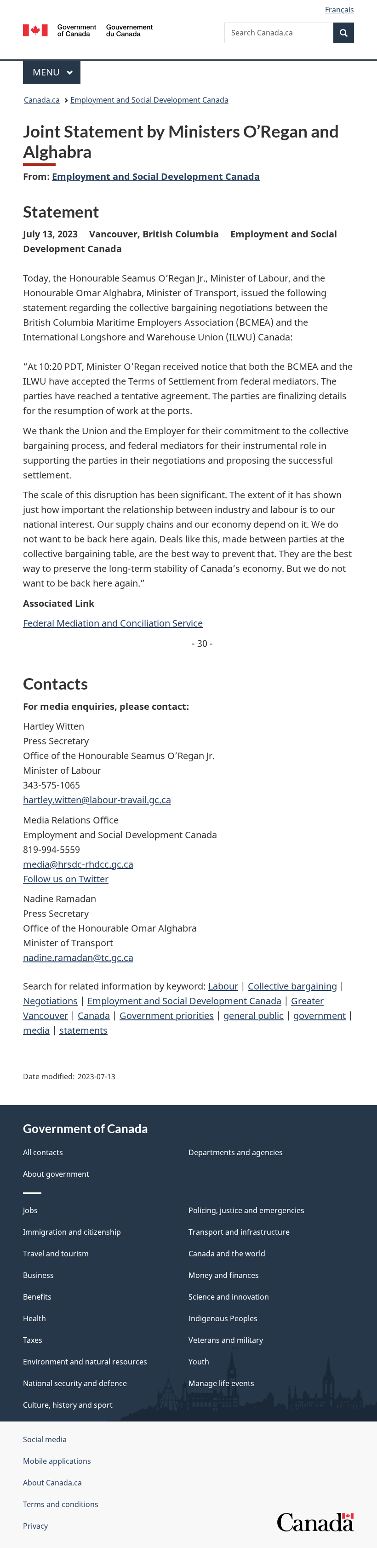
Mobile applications (57, 1461)
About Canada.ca (52, 1483)
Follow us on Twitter (66, 879)
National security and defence (75, 1383)
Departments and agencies (235, 1152)
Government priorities (167, 1015)
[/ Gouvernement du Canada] (88, 29)
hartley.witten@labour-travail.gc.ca (97, 800)
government (319, 1015)
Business (38, 1275)
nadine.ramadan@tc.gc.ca (78, 957)
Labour (223, 986)
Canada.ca (42, 100)
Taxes (32, 1340)
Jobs (30, 1210)
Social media (45, 1439)
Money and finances (223, 1275)
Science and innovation (228, 1297)
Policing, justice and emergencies (246, 1210)
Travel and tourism (56, 1254)
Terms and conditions (60, 1504)
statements (83, 1030)
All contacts (43, 1152)
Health (34, 1318)
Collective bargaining (292, 986)
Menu (47, 72)
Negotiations (50, 1001)
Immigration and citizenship (72, 1232)
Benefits (37, 1297)
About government (56, 1174)
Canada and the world (226, 1254)
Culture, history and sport (68, 1405)
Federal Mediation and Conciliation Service (113, 623)
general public (253, 1015)
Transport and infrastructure (239, 1232)
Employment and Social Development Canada (149, 100)
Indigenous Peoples (222, 1318)
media (36, 1030)
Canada (94, 1015)
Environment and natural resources (85, 1362)
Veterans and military (225, 1340)
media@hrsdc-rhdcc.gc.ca (78, 864)
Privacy (35, 1526)
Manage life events (221, 1383)
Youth (198, 1362)
